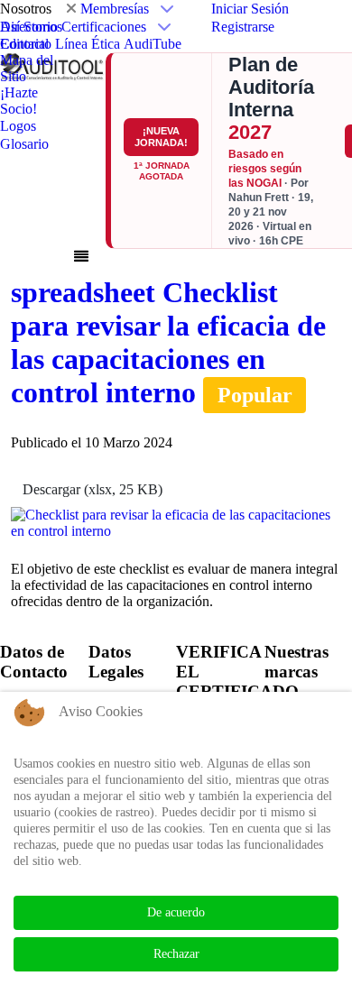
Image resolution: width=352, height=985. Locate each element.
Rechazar (176, 954)
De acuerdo (176, 912)
